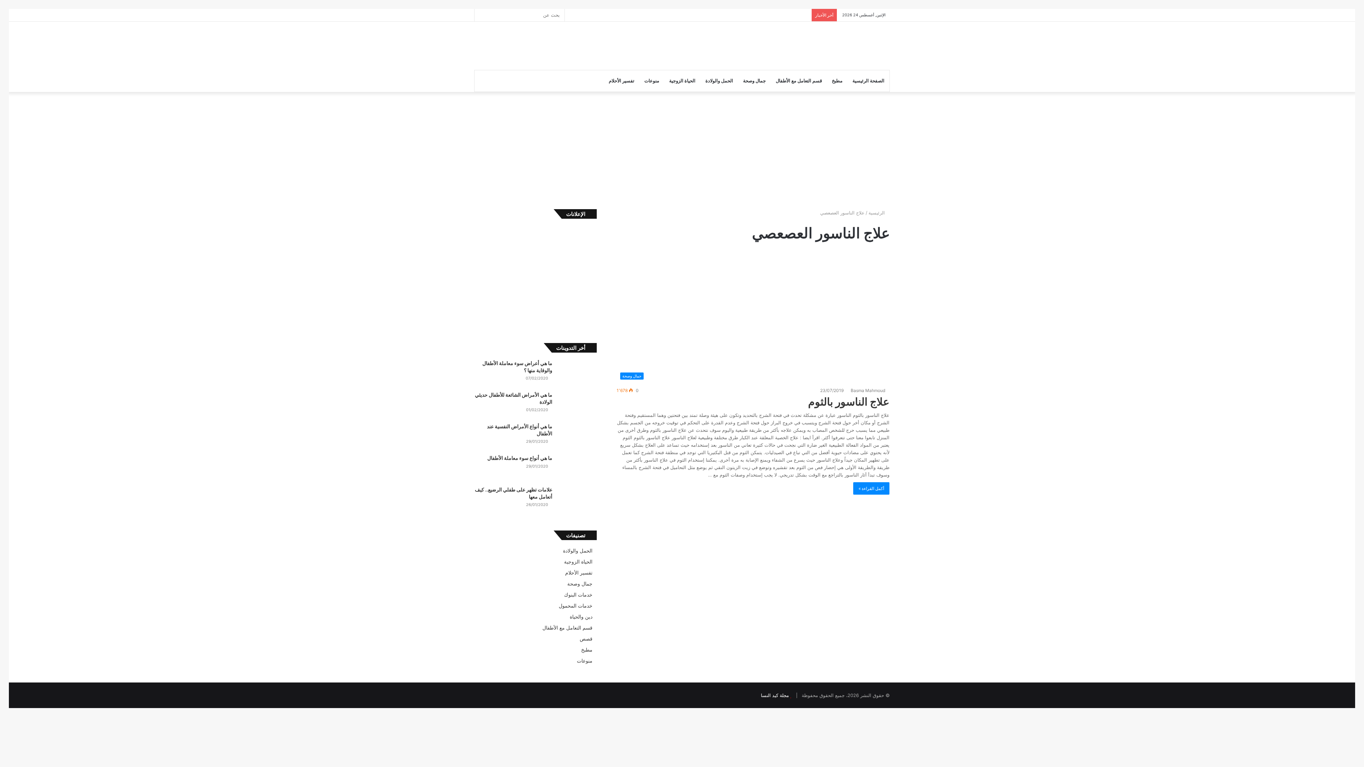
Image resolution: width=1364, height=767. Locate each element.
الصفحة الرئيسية (868, 80)
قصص (586, 639)
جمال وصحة (754, 80)
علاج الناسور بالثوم (848, 401)
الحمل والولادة (719, 80)
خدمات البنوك (578, 595)
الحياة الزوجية (682, 80)
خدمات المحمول (575, 606)
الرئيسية (877, 213)
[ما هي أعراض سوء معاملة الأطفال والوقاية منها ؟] (577, 373)
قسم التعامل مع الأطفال (799, 80)
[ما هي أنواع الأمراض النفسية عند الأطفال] (577, 436)
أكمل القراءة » (871, 488)
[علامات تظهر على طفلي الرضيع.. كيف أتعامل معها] (577, 499)
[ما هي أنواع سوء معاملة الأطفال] (577, 468)
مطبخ (837, 80)
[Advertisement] (611, 45)
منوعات (651, 80)
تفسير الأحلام (621, 80)
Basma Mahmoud (868, 390)
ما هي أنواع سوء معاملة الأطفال (519, 458)
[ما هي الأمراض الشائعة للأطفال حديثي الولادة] (577, 404)
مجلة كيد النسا (775, 695)
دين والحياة (581, 617)
